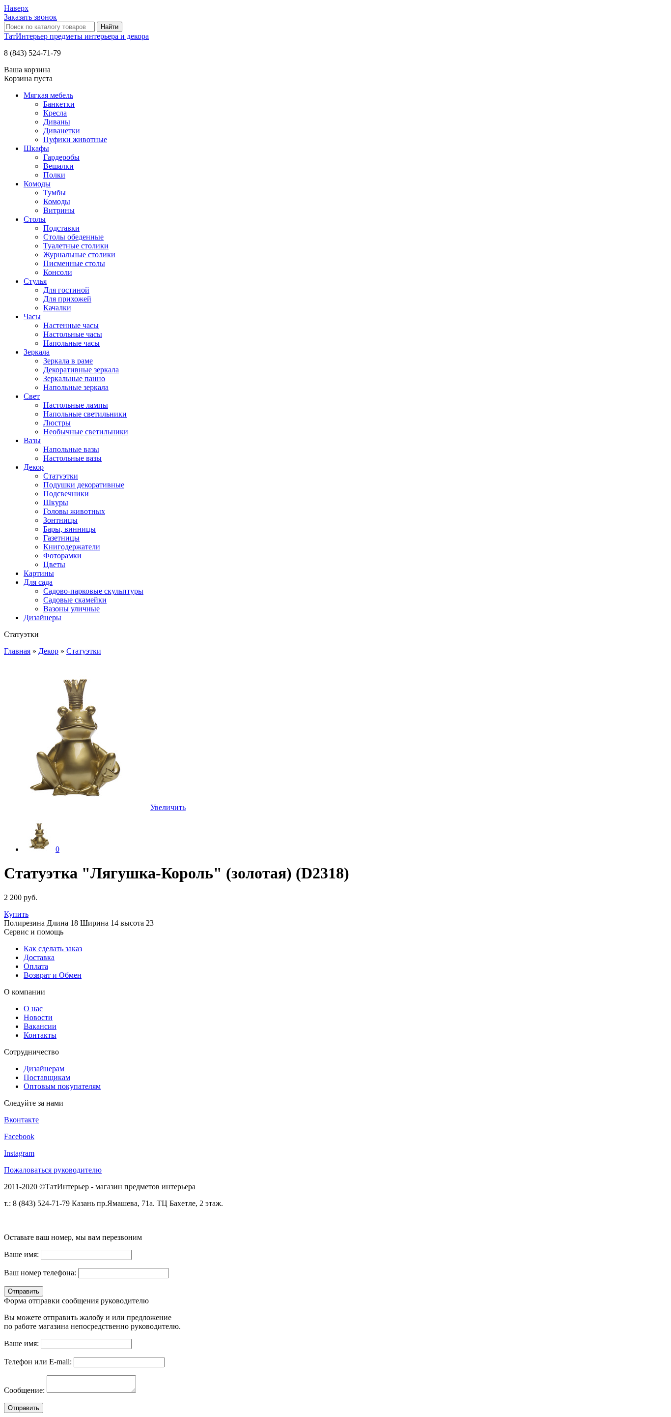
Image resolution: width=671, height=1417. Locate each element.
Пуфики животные (75, 139)
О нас (33, 1008)
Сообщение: (24, 1390)
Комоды (37, 184)
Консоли (57, 272)
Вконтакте (21, 1120)
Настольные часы (72, 334)
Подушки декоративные (83, 485)
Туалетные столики (76, 245)
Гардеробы (61, 157)
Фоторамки (62, 555)
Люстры (57, 423)
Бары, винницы (69, 529)
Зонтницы (60, 520)
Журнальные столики (79, 254)
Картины (39, 573)
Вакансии (40, 1026)
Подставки (61, 228)
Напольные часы (71, 343)
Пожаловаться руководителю (53, 1170)
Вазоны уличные (71, 608)
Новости (38, 1017)
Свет (32, 396)
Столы (35, 219)
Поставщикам (47, 1077)
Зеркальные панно (74, 378)
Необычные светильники (85, 431)
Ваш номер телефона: (40, 1272)
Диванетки (61, 130)
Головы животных (74, 511)
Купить (16, 914)
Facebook (19, 1136)
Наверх (16, 8)
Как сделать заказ (53, 948)
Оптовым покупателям (62, 1086)
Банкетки (59, 104)
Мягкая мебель (48, 95)
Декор (34, 467)
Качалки (57, 307)
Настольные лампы (75, 405)
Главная (17, 651)
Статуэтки (60, 476)
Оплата (36, 966)
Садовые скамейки (75, 600)
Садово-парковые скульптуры (93, 591)
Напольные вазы (71, 449)
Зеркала (37, 352)
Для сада (38, 582)
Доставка (39, 957)
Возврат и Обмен (53, 975)
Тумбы (54, 192)
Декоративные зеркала (81, 369)
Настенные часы (71, 325)
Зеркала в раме (68, 361)
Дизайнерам (44, 1068)
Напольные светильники (85, 414)
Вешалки (58, 166)
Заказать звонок (30, 17)
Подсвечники (66, 493)
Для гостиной (66, 290)
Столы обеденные (73, 237)
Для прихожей (67, 299)
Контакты (40, 1035)
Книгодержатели (71, 547)
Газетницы (61, 538)
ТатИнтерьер (76, 36)
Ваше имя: (21, 1254)
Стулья (35, 281)
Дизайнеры (42, 617)
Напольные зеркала (76, 387)
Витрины (59, 210)
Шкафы (36, 148)
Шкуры (55, 502)
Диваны (56, 122)
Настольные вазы (72, 458)
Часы (32, 316)
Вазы (32, 440)
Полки (54, 175)
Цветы (54, 564)
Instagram (19, 1153)
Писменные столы (74, 263)
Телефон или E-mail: (38, 1361)
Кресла (55, 113)
